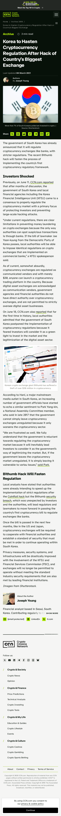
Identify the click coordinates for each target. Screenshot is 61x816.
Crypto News (13, 675)
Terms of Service (46, 769)
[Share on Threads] (18, 134)
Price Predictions (15, 694)
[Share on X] (12, 134)
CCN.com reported (41, 182)
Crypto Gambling (15, 752)
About (10, 769)
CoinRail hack (16, 496)
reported (41, 311)
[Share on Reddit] (24, 134)
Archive (8, 34)
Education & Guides (16, 723)
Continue (30, 810)
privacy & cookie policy (32, 803)
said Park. (44, 464)
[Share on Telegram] (36, 134)
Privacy (30, 769)
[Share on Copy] (47, 134)
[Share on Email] (42, 134)
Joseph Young (22, 81)
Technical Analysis (16, 699)
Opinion (11, 681)
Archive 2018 (17, 22)
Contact (20, 769)
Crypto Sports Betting (17, 757)
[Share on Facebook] (30, 134)
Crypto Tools (13, 710)
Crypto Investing (15, 705)
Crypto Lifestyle (15, 728)
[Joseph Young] (9, 599)
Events (10, 734)
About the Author (25, 596)
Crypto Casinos (14, 747)
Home (5, 22)
